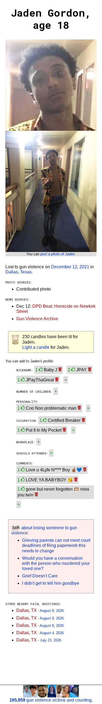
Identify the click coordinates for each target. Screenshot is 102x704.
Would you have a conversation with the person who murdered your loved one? (56, 563)
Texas (26, 272)
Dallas (11, 272)
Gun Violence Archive (37, 318)
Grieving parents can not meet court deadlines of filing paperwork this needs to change (56, 545)
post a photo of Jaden (57, 254)
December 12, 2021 (70, 266)
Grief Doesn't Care (40, 576)
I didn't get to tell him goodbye (50, 583)
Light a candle (36, 347)
